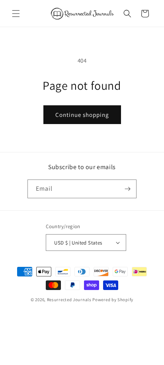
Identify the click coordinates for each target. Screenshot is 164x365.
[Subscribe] (127, 189)
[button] (16, 13)
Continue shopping (82, 114)
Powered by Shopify (112, 299)
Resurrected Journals (70, 299)
